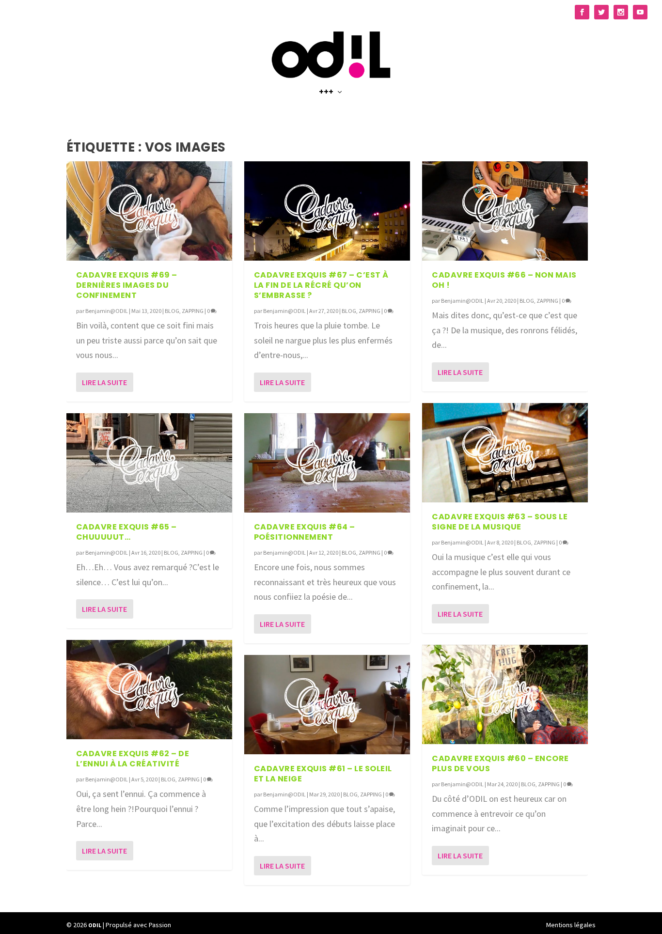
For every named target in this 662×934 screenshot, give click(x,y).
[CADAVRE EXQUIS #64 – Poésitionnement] (327, 463)
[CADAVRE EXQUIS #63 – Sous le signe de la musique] (505, 452)
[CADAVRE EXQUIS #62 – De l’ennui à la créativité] (149, 689)
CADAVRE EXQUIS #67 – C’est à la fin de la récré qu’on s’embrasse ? (321, 285)
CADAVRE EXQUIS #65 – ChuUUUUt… (126, 532)
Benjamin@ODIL (106, 310)
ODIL (94, 925)
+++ (326, 92)
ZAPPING (193, 310)
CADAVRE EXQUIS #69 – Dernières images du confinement (126, 285)
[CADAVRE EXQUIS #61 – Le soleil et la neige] (327, 704)
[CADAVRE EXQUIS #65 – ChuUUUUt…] (149, 463)
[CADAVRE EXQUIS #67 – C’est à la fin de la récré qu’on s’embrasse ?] (327, 211)
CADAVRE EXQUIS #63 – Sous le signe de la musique (499, 521)
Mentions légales (571, 924)
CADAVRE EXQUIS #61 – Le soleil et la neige (323, 773)
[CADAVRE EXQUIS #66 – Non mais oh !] (505, 211)
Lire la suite (104, 382)
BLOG (172, 310)
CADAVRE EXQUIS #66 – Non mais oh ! (504, 280)
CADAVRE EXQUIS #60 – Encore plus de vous (500, 763)
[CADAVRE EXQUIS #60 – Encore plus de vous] (505, 694)
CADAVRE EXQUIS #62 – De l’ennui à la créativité (132, 758)
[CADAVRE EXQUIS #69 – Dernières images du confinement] (149, 211)
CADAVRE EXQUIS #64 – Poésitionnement (304, 532)
